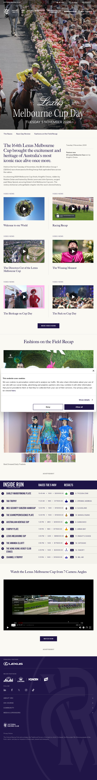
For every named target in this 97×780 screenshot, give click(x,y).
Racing (30, 11)
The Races (8, 134)
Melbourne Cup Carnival (54, 11)
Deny (48, 407)
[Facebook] (12, 690)
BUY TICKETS (86, 11)
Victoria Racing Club (12, 2)
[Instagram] (26, 690)
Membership (40, 11)
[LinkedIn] (5, 690)
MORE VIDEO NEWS (48, 326)
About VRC (15, 11)
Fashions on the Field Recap (45, 134)
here (13, 391)
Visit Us (23, 11)
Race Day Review (23, 134)
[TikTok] (33, 690)
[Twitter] (19, 690)
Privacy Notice (8, 733)
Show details (84, 400)
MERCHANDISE (70, 11)
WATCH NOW (48, 639)
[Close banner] (93, 371)
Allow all (79, 407)
